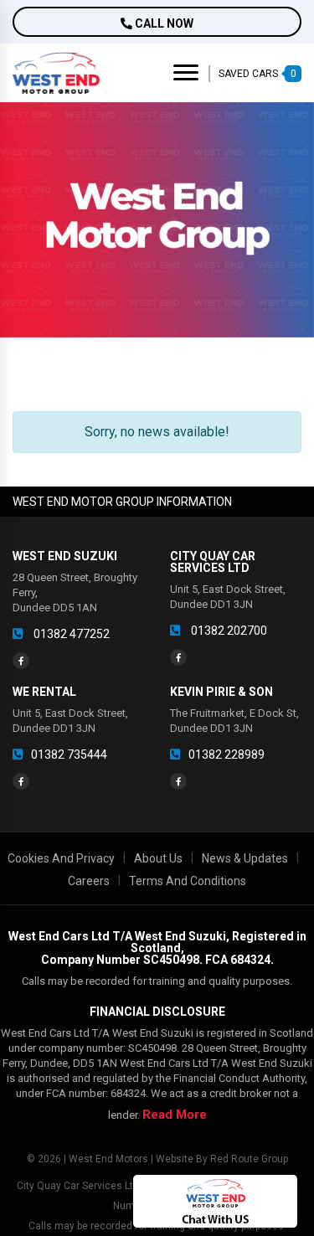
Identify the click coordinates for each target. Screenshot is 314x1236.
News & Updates (245, 858)
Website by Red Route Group (222, 1159)
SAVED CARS (257, 74)
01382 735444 (69, 754)
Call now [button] (162, 23)
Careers (89, 881)
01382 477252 (70, 634)
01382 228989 (226, 754)
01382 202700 (227, 630)
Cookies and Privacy (61, 858)
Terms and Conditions (187, 881)
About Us (158, 858)
